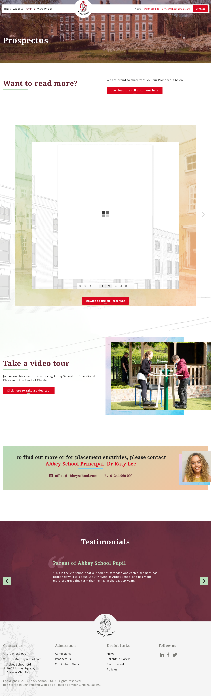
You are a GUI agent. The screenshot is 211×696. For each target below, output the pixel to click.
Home (7, 8)
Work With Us (44, 8)
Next (204, 581)
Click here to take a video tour (29, 390)
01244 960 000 (151, 8)
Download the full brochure (105, 301)
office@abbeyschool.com (176, 8)
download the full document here (135, 90)
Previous (7, 581)
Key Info (30, 8)
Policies (112, 669)
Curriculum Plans (67, 664)
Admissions (63, 653)
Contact (200, 8)
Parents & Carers (119, 659)
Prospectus (63, 659)
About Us (18, 8)
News (138, 8)
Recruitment (115, 664)
